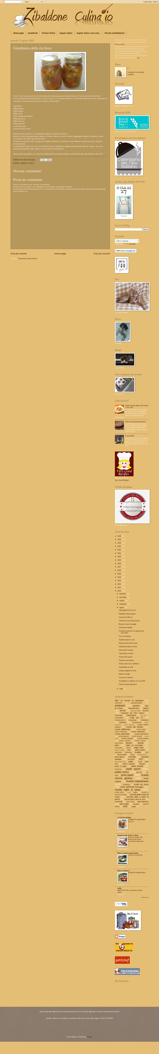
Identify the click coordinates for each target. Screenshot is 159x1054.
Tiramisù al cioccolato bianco (129, 621)
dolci (117, 745)
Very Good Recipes (122, 480)
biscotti (122, 710)
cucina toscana (124, 740)
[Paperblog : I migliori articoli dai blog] (121, 905)
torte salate (124, 804)
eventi (128, 748)
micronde (131, 759)
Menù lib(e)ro (119, 757)
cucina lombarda (121, 731)
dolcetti (140, 743)
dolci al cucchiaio (134, 745)
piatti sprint (133, 768)
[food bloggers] (127, 974)
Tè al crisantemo (125, 636)
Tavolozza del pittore (126, 660)
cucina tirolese (143, 738)
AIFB (119, 888)
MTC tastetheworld (120, 761)
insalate (138, 752)
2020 (119, 556)
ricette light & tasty (127, 789)
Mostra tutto (145, 897)
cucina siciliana (127, 738)
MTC (141, 759)
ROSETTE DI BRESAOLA (137, 872)
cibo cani (143, 715)
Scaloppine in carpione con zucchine (132, 681)
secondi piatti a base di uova (134, 799)
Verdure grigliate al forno (127, 671)
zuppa (134, 806)
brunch (145, 710)
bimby (145, 708)
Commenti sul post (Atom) (27, 258)
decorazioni (119, 743)
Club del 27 (136, 718)
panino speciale (128, 764)
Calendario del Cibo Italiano (132, 713)
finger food (138, 748)
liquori (132, 754)
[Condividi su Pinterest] (50, 160)
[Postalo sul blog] (43, 160)
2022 (119, 550)
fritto (129, 750)
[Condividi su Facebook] (48, 160)
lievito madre (122, 754)
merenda (132, 757)
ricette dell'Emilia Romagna (131, 787)
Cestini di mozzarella (135, 855)
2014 (119, 577)
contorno (122, 722)
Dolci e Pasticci (123, 871)
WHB (125, 806)
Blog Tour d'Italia (135, 710)
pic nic (139, 772)
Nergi (140, 761)
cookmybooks (136, 722)
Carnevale (118, 715)
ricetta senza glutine (131, 777)
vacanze (136, 804)
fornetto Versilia (119, 750)
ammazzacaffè (136, 703)
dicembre (122, 594)
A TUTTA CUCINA (124, 818)
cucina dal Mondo (134, 727)
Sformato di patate (125, 627)
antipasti (24, 163)
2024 (119, 543)
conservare (133, 720)
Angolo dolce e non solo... (88, 33)
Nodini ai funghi (124, 674)
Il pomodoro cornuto (126, 653)
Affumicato (118, 703)
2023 (119, 546)
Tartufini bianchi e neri (127, 640)
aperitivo (136, 706)
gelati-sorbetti (140, 750)
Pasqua (142, 764)
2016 (119, 570)
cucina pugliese (123, 736)
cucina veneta (140, 740)
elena (25, 160)
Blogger (89, 1037)
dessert (129, 743)
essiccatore (119, 748)
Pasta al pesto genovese (128, 684)
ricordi (129, 792)
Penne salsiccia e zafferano (129, 664)
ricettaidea (126, 784)
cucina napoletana (138, 732)
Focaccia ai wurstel (126, 677)
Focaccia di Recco (125, 617)
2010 (119, 591)
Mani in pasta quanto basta (128, 853)
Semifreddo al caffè (126, 667)
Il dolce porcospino (125, 657)
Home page (18, 33)
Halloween (128, 752)
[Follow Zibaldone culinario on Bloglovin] (125, 252)
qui (138, 58)
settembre (123, 604)
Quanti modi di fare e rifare (128, 835)
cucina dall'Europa (122, 729)
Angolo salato (65, 33)
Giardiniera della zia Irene (128, 646)
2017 (119, 567)
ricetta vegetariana (137, 781)
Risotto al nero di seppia (127, 624)
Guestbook (33, 33)
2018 (119, 563)
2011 (119, 587)
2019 (119, 560)
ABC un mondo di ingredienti (129, 700)
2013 (119, 581)
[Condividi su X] (46, 160)
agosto (122, 607)
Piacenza (118, 769)
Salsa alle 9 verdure (126, 650)
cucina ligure (141, 729)
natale (130, 761)
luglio (121, 689)
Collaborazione (120, 720)
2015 (119, 574)
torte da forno (143, 801)
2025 (119, 539)
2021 (119, 553)
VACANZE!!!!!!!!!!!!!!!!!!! (127, 610)
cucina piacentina (122, 734)
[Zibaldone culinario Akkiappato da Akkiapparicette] (124, 951)
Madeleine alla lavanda (127, 614)
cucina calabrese (129, 724)
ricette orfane (119, 792)
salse (135, 792)
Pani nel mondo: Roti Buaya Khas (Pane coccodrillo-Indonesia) (135, 839)
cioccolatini (119, 718)
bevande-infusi (134, 708)
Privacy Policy (48, 33)
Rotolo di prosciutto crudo (128, 643)
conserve (31, 163)
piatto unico (122, 771)
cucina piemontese (142, 734)
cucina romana (137, 736)
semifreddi (118, 802)
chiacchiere (131, 715)
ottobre (122, 601)
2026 (119, 536)
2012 (119, 584)
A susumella (129, 436)
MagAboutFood (142, 754)
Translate (132, 244)
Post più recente (19, 253)
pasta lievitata (137, 766)
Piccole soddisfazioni (114, 33)
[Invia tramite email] (41, 160)
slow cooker (130, 801)
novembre (123, 597)
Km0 (146, 752)
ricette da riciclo (141, 784)
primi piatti (127, 775)
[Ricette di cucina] (122, 963)
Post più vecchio (102, 253)
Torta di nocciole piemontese (135, 422)
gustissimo (118, 752)
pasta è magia (120, 766)
